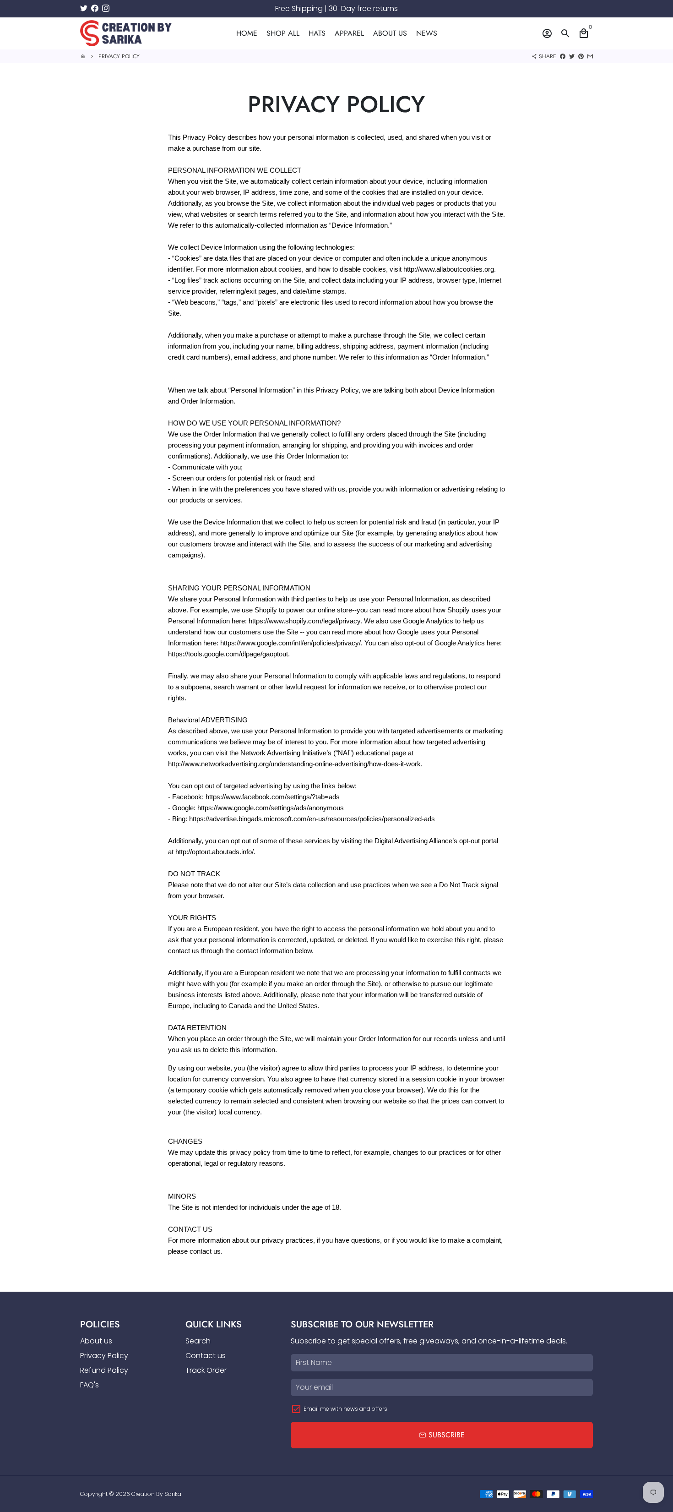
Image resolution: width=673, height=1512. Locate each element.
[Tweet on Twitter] (572, 56)
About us (390, 33)
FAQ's (89, 1385)
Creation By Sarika (156, 1494)
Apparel (349, 33)
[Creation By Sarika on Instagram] (105, 8)
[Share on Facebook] (562, 56)
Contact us (205, 1355)
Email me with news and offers (345, 1409)
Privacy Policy (119, 56)
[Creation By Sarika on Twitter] (83, 8)
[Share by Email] (590, 56)
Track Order (206, 1370)
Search (198, 1341)
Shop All (282, 33)
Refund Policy (104, 1370)
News (426, 33)
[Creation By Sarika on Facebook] (94, 8)
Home (246, 33)
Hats (317, 33)
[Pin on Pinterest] (581, 56)
